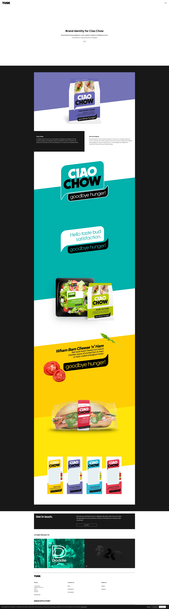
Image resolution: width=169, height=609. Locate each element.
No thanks (155, 607)
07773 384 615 (71, 592)
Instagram (103, 589)
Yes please (162, 607)
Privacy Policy (84, 606)
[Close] (167, 607)
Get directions (37, 594)
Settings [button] (148, 606)
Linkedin (103, 586)
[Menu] (165, 3)
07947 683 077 (71, 589)
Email (69, 586)
